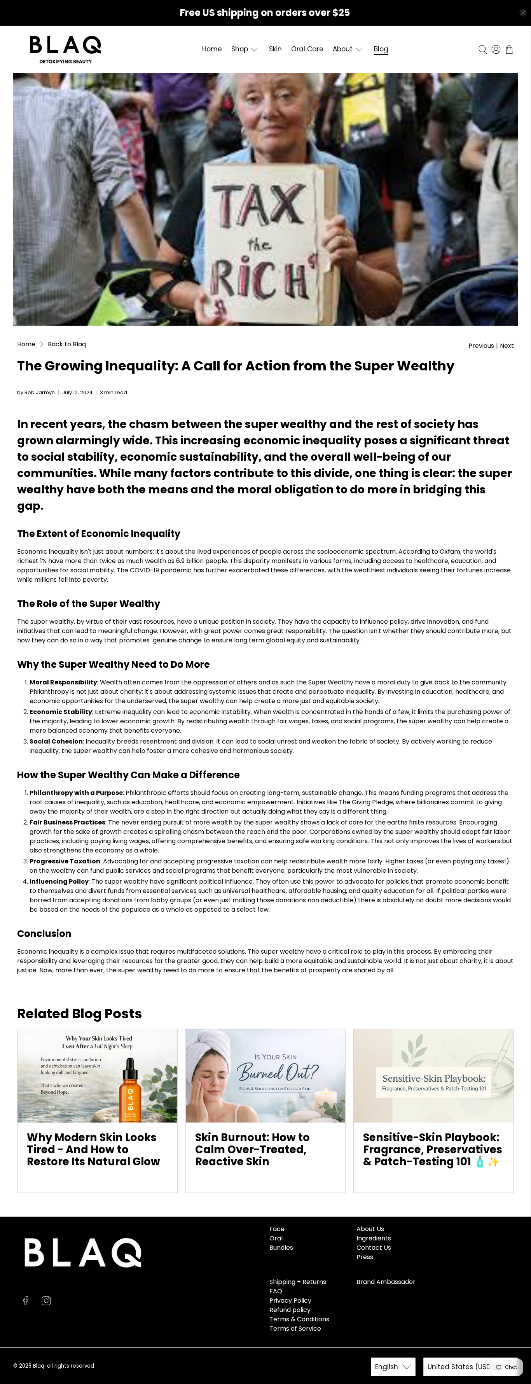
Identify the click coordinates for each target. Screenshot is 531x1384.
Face (277, 1228)
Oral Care (307, 49)
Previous (481, 346)
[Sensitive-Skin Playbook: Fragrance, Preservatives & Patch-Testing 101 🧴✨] (434, 1076)
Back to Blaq (67, 344)
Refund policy (290, 1309)
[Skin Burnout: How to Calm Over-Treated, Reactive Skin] (266, 1076)
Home (212, 49)
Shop (239, 49)
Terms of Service (295, 1328)
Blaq (38, 1366)
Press (364, 1256)
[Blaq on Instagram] (46, 1303)
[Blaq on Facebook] (25, 1303)
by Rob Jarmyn (36, 392)
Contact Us (373, 1247)
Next (507, 346)
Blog (381, 49)
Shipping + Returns (297, 1281)
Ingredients (373, 1238)
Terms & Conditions (299, 1319)
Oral (276, 1238)
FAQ (275, 1291)
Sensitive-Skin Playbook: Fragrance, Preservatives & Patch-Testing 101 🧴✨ (432, 1149)
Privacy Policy (290, 1300)
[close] (523, 13)
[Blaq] (65, 49)
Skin (275, 49)
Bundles (281, 1247)
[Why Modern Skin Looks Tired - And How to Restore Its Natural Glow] (97, 1076)
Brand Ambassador (386, 1281)
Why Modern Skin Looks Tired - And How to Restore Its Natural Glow (93, 1149)
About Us (370, 1228)
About (343, 49)
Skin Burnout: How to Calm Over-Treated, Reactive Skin (252, 1149)
